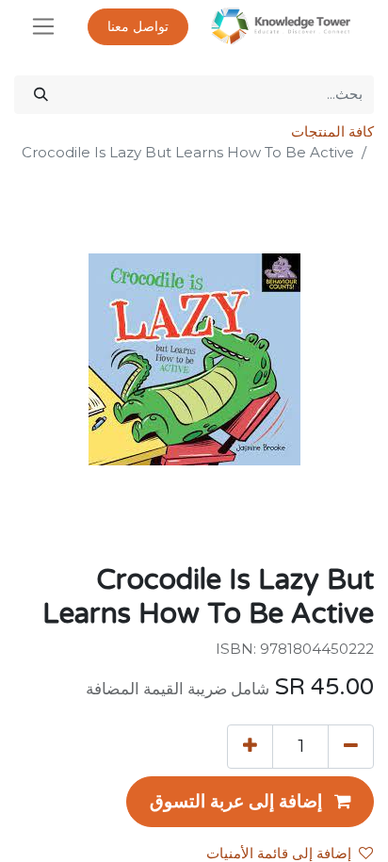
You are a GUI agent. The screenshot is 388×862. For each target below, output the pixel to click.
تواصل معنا (138, 27)
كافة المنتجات (332, 131)
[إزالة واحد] (351, 746)
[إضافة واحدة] (250, 746)
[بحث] (41, 94)
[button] (250, 801)
